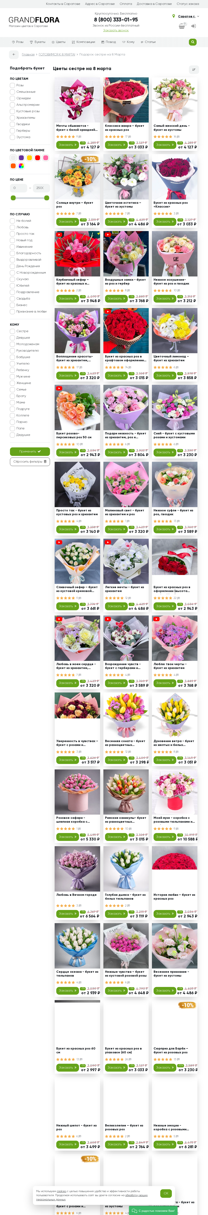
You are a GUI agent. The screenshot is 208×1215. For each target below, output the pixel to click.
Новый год (24, 240)
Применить (27, 451)
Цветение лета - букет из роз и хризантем (174, 1204)
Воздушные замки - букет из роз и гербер (125, 281)
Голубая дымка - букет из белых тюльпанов (125, 896)
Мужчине (23, 376)
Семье (21, 389)
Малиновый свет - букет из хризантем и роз (124, 512)
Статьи (150, 42)
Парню (21, 422)
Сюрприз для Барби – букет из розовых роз (171, 1050)
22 (175, 598)
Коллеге (22, 415)
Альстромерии (27, 105)
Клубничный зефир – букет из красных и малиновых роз (72, 282)
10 (176, 290)
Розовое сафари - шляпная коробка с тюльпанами (71, 820)
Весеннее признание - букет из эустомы (171, 973)
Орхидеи (23, 98)
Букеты (40, 42)
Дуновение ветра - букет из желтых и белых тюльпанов (174, 744)
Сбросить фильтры (27, 461)
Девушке (23, 337)
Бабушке (23, 357)
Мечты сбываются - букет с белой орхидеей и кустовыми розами (77, 128)
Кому (130, 42)
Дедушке (23, 435)
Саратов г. (186, 16)
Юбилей (22, 285)
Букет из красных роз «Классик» (171, 204)
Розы (19, 42)
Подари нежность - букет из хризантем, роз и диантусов (125, 436)
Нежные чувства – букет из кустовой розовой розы (126, 973)
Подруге (23, 409)
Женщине (23, 383)
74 (127, 367)
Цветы (60, 42)
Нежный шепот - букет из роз (76, 1127)
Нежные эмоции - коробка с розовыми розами (170, 1128)
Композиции (86, 42)
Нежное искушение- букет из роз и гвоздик (171, 281)
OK (166, 1193)
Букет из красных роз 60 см (75, 1050)
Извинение (24, 247)
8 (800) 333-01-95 (116, 20)
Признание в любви (31, 311)
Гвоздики (23, 124)
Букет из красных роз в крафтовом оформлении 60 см (124, 359)
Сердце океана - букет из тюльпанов (77, 973)
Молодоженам (27, 344)
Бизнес (21, 305)
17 (126, 136)
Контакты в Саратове (63, 4)
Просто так (25, 234)
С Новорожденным (31, 272)
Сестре (22, 331)
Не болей (23, 221)
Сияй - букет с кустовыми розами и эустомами (174, 435)
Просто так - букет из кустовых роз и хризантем (77, 512)
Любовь (22, 227)
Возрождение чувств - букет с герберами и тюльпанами (123, 667)
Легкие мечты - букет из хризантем (124, 589)
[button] (153, 1210)
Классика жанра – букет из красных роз (124, 127)
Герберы (23, 130)
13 (175, 521)
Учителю (23, 363)
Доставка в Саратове (154, 4)
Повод (111, 42)
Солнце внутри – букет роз (74, 204)
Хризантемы (25, 117)
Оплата (126, 4)
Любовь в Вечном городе (76, 895)
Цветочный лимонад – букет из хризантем (171, 358)
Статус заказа (188, 4)
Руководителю (27, 350)
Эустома (23, 137)
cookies (61, 1191)
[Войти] (193, 26)
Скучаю (22, 279)
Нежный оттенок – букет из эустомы (125, 1204)
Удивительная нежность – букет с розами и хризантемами (77, 1205)
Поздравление (27, 292)
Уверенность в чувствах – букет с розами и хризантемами (77, 744)
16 (175, 136)
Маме (20, 402)
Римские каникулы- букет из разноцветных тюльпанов (125, 820)
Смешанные (26, 92)
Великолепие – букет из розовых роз (124, 1127)
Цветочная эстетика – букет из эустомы (123, 204)
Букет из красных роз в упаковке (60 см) (123, 1050)
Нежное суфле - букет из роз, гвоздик (173, 512)
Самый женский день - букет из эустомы (172, 127)
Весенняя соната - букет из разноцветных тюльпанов (125, 744)
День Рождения (28, 266)
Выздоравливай (28, 259)
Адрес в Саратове (100, 4)
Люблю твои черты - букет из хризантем (170, 666)
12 (126, 598)
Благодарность (28, 253)
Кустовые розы (28, 111)
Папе (20, 428)
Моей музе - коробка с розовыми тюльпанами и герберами (173, 820)
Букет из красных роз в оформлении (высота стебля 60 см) (172, 590)
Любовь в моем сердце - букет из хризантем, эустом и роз (76, 667)
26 (127, 1059)
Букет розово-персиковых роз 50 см (73, 435)
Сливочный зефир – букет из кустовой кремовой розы (77, 590)
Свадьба (23, 298)
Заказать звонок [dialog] (116, 30)
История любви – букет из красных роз (174, 896)
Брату (21, 396)
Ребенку (22, 370)
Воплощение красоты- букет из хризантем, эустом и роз (74, 359)
